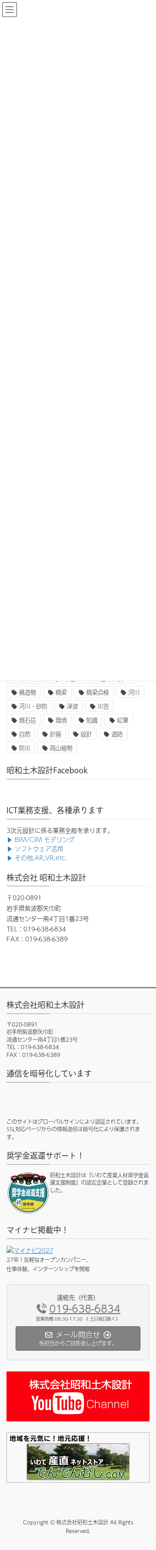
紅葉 (122, 720)
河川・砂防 (33, 706)
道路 (117, 734)
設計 (86, 734)
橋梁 (61, 692)
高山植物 (61, 747)
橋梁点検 (97, 692)
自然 (24, 734)
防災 (24, 747)
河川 (134, 692)
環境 (61, 720)
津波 (72, 706)
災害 (103, 706)
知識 (92, 720)
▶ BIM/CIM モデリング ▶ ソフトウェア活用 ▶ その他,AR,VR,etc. (40, 848)
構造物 (27, 692)
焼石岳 (27, 720)
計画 (55, 734)
